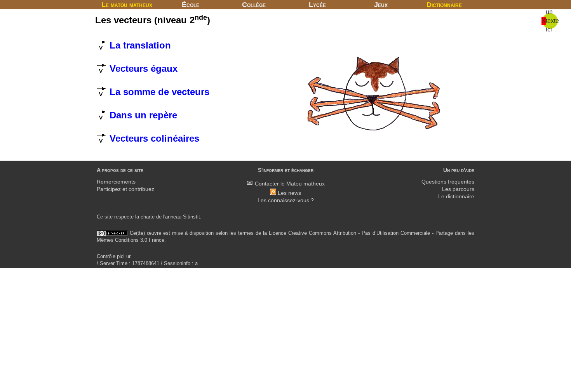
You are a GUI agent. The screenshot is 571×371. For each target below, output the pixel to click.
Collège (254, 5)
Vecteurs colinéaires (153, 138)
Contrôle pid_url (114, 256)
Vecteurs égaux (142, 68)
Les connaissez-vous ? (286, 200)
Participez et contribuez (125, 189)
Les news (289, 193)
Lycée (317, 5)
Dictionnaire (444, 5)
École (190, 5)
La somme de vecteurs (158, 92)
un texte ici (552, 21)
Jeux (381, 5)
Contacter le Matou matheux (290, 184)
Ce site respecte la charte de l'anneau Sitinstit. (149, 217)
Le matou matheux (126, 5)
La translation (139, 45)
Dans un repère (142, 115)
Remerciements (116, 182)
